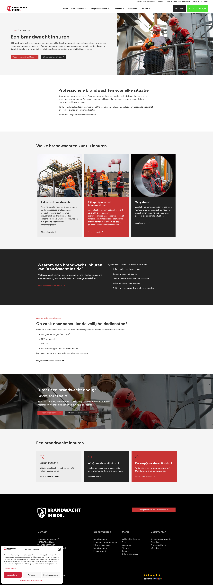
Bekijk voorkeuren (51, 575)
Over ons (126, 542)
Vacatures (126, 545)
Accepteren (12, 575)
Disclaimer (155, 542)
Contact (144, 9)
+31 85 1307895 (143, 1)
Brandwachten (77, 9)
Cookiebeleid (25, 581)
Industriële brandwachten (105, 542)
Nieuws (125, 548)
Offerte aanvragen (130, 554)
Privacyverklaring (37, 581)
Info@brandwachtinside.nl (161, 1)
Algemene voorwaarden (161, 539)
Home (65, 9)
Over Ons (118, 9)
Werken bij (132, 9)
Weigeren (32, 575)
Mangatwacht (99, 551)
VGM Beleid (156, 548)
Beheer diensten (10, 568)
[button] (59, 549)
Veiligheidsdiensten (98, 9)
